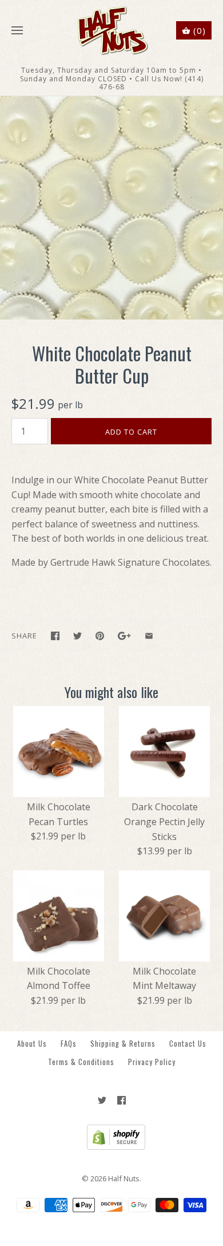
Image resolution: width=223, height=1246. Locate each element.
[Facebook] (121, 1100)
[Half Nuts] (111, 31)
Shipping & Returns (123, 1043)
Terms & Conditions (81, 1061)
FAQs (69, 1043)
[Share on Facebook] (55, 636)
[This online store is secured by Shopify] (111, 1147)
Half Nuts (124, 1178)
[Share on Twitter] (77, 636)
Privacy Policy (152, 1061)
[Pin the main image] (99, 636)
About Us (32, 1043)
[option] (111, 208)
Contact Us (187, 1043)
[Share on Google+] (124, 636)
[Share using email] (149, 636)
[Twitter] (102, 1100)
